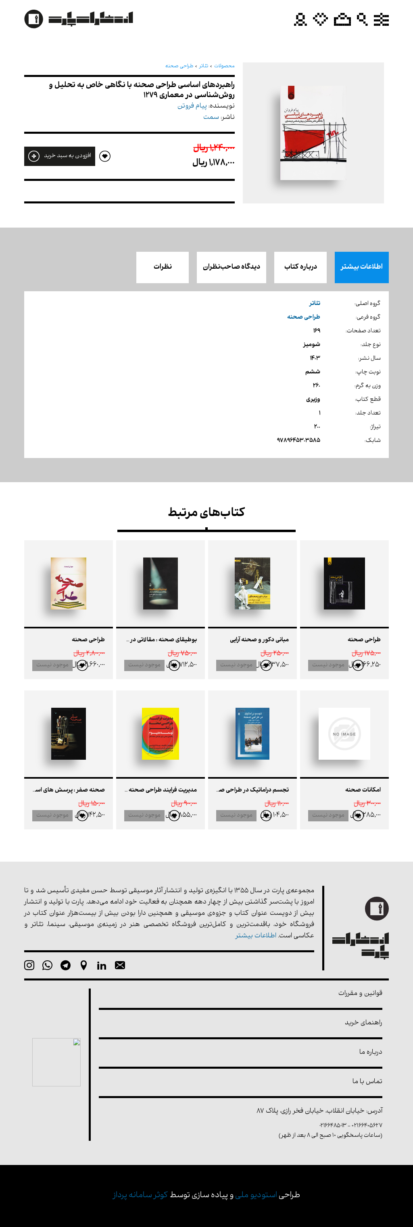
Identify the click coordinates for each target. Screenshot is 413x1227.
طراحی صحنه (364, 640)
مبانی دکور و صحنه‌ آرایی (259, 640)
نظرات (163, 267)
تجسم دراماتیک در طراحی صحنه (249, 790)
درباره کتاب (300, 267)
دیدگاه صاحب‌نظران (231, 267)
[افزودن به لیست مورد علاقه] (358, 665)
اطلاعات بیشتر (362, 267)
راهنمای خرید (363, 1023)
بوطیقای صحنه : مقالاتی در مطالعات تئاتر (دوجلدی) (132, 640)
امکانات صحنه (363, 790)
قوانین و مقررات (360, 994)
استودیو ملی (256, 1196)
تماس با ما (367, 1082)
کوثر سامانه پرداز (140, 1196)
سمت (211, 117)
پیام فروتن (192, 106)
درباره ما (370, 1052)
